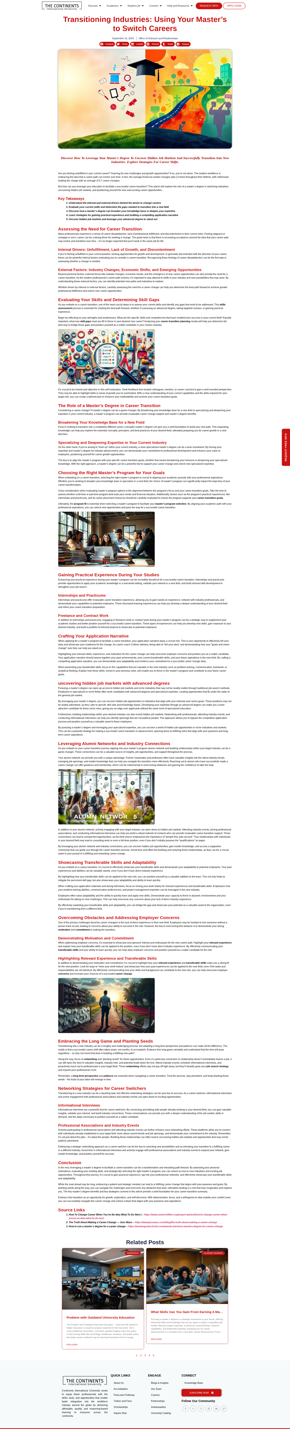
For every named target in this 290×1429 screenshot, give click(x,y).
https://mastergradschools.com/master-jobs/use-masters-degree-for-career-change (175, 1226)
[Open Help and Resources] (191, 6)
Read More (72, 1345)
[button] (107, 44)
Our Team (156, 1389)
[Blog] (224, 1408)
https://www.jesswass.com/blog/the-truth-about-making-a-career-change (176, 1222)
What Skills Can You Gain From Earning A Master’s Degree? (196, 1312)
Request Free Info (286, 447)
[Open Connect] (160, 6)
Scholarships (121, 1407)
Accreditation (121, 1389)
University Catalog (161, 1413)
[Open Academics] (121, 6)
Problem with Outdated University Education (101, 1317)
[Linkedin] (208, 1408)
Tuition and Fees (123, 1401)
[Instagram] (201, 1408)
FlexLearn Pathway (124, 1395)
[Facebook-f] (185, 1408)
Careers (155, 1395)
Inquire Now (120, 1413)
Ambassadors (158, 1407)
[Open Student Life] (142, 6)
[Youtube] (216, 1408)
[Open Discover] (100, 6)
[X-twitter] (193, 1408)
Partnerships (158, 1401)
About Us (119, 1383)
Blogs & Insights (159, 1383)
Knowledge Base (194, 1383)
